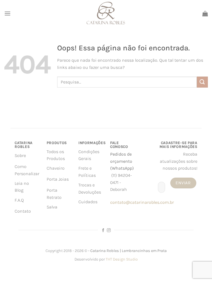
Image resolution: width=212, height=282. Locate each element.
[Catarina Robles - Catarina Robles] (106, 13)
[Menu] (7, 13)
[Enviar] (202, 82)
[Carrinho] (205, 13)
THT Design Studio (122, 259)
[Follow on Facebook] (103, 230)
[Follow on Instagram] (109, 230)
